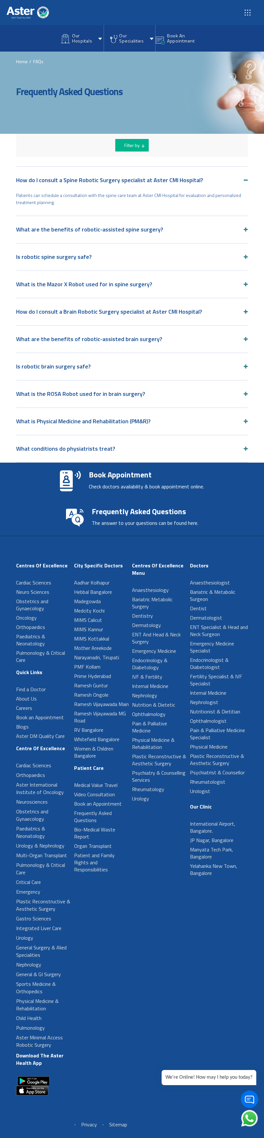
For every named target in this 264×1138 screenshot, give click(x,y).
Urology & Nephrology (40, 845)
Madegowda (87, 601)
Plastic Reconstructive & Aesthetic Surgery (43, 905)
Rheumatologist (207, 782)
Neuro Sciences (32, 592)
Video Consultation (94, 794)
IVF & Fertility (147, 677)
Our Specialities (131, 38)
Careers (24, 708)
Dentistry (142, 616)
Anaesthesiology (150, 590)
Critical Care (28, 882)
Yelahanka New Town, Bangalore (213, 869)
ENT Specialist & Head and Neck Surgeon (219, 630)
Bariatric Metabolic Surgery (152, 602)
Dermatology (146, 625)
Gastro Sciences (33, 918)
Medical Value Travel (96, 785)
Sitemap (118, 1124)
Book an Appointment (40, 717)
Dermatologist (206, 618)
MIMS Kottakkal (91, 639)
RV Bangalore (88, 730)
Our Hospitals (82, 38)
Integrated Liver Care (38, 928)
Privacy (89, 1124)
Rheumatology (148, 789)
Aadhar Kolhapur (91, 582)
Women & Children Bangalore (93, 752)
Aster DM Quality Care (40, 736)
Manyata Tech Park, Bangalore (211, 853)
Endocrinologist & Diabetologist (209, 663)
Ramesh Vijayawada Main (101, 704)
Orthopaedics (30, 627)
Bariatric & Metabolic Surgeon (212, 595)
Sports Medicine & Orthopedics (36, 987)
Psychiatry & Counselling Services (158, 776)
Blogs (22, 727)
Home (22, 61)
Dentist (198, 608)
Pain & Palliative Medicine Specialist (217, 733)
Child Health (29, 1018)
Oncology (26, 618)
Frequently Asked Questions (93, 816)
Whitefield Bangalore (96, 739)
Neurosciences (32, 802)
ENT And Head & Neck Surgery (156, 638)
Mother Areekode (93, 648)
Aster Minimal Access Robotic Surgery (39, 1041)
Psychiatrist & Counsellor (217, 772)
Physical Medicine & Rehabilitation (37, 1004)
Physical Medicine (209, 746)
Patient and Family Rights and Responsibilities (94, 862)
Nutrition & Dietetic (153, 705)
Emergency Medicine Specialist (212, 647)
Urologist (200, 791)
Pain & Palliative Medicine (149, 727)
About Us (26, 698)
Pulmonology (30, 1028)
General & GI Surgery (38, 974)
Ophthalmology (148, 714)
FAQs (38, 61)
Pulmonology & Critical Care (40, 656)
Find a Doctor (31, 689)
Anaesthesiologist (210, 582)
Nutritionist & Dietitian (215, 711)
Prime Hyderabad (92, 676)
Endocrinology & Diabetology (149, 663)
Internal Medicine (150, 686)
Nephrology (28, 964)
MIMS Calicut (88, 620)
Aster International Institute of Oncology (40, 788)
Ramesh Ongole (91, 695)
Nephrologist (204, 702)
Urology (24, 938)
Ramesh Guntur (91, 685)
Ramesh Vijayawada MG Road (100, 717)
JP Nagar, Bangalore (211, 840)
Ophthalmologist (208, 721)
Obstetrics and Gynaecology (32, 604)
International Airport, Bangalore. (212, 827)
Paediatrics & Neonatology (30, 640)
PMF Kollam (87, 667)
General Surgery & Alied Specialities (41, 951)
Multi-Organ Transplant (41, 855)
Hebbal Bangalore (93, 592)
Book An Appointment (181, 38)
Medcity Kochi (89, 610)
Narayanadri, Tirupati (96, 657)
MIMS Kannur (88, 629)
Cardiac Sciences (33, 582)
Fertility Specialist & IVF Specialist (216, 679)
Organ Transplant (93, 846)
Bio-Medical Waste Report (94, 833)
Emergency (28, 892)
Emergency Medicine (154, 651)
